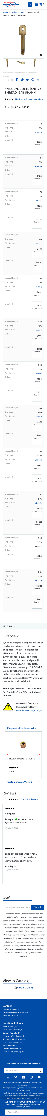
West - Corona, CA (10, 1026)
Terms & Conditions (37, 1088)
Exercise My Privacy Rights (32, 1082)
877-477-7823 (15, 1009)
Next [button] (39, 755)
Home (5, 12)
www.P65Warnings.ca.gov (29, 710)
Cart (43, 4)
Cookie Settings (23, 1085)
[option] (23, 40)
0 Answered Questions (33, 99)
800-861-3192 (23, 1012)
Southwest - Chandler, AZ (13, 1030)
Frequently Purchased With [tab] (21, 728)
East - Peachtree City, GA (12, 1042)
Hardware (15, 12)
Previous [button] (7, 755)
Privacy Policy (25, 1090)
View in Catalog (25, 987)
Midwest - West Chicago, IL (13, 1036)
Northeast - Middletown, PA (14, 1039)
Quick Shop (23, 772)
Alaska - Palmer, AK (10, 1045)
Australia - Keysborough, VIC (14, 1052)
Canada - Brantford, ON (12, 1048)
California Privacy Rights (12, 1082)
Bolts (23, 12)
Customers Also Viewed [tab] (19, 781)
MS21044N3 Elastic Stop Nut (23, 759)
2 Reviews (19, 99)
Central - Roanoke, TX (11, 1033)
